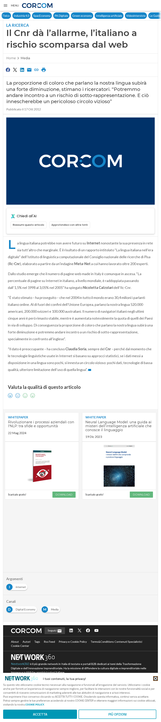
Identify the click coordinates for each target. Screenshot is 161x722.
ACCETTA (40, 714)
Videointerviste (135, 15)
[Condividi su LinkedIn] (22, 70)
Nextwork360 (20, 664)
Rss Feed (49, 641)
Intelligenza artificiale (109, 15)
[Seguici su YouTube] (96, 630)
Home (11, 58)
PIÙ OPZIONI (117, 714)
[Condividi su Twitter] (15, 70)
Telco (6, 15)
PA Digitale (61, 15)
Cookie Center (20, 645)
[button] (11, 5)
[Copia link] (36, 70)
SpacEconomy (41, 15)
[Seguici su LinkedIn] (71, 630)
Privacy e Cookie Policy (73, 641)
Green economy (82, 15)
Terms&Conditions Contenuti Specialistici (116, 641)
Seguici (52, 630)
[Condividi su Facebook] (8, 70)
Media (25, 58)
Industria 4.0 (21, 15)
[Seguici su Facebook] (88, 630)
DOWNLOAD (64, 494)
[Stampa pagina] (43, 70)
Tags (37, 641)
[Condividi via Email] (29, 70)
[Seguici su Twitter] (79, 630)
